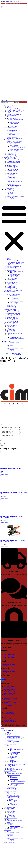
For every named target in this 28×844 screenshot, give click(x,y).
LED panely (12, 121)
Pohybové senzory (11, 134)
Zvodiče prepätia (13, 151)
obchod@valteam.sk (8, 665)
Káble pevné (10, 193)
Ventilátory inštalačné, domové (17, 186)
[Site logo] (6, 99)
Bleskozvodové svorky (12, 173)
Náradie (8, 182)
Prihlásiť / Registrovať (9, 842)
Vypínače (9, 107)
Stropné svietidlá (13, 126)
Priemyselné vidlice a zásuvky (14, 114)
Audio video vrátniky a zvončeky (14, 181)
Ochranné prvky (10, 174)
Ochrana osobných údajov (10, 715)
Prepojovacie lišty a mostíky (13, 161)
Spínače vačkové (11, 153)
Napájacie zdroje (10, 131)
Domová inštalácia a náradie (10, 180)
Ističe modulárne (13, 143)
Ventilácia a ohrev (11, 184)
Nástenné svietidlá (14, 123)
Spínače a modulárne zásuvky (17, 149)
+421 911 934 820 (7, 658)
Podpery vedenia (10, 176)
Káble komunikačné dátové (13, 190)
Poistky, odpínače (14, 145)
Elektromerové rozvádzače (13, 160)
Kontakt (5, 711)
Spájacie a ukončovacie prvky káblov (15, 196)
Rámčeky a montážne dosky (13, 109)
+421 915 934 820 (7, 654)
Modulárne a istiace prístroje (13, 142)
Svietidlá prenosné (11, 135)
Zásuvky (9, 106)
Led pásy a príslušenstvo (12, 130)
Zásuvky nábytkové (11, 115)
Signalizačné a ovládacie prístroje (17, 147)
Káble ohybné (10, 192)
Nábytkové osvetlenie (15, 122)
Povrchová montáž (14, 168)
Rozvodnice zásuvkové (12, 170)
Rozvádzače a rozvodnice (10, 157)
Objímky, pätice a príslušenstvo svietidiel (16, 133)
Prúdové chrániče (14, 146)
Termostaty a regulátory (15, 185)
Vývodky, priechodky (12, 156)
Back (8, 732)
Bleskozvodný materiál (9, 172)
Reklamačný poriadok (9, 713)
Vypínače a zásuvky (8, 104)
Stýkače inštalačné (14, 150)
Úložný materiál (10, 197)
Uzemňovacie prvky (11, 177)
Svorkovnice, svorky (11, 154)
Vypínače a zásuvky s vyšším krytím (15, 110)
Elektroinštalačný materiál (10, 139)
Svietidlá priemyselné (12, 137)
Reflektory (12, 129)
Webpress (21, 724)
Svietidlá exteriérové (11, 127)
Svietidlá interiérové (11, 118)
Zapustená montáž (14, 169)
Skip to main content (14, 1)
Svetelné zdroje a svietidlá (10, 117)
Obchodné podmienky (9, 712)
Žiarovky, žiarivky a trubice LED (14, 138)
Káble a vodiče (7, 189)
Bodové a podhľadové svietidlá (17, 119)
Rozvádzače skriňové (12, 165)
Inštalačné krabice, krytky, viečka (14, 141)
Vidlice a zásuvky (11, 188)
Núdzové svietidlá (14, 125)
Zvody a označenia (11, 178)
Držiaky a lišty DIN (11, 158)
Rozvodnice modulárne (12, 166)
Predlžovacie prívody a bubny (14, 194)
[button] (14, 228)
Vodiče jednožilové (11, 198)
